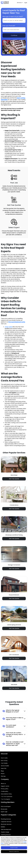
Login (25, 2)
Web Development (6, 829)
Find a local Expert (6, 806)
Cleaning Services (6, 834)
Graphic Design (5, 832)
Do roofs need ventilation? (9, 726)
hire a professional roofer (16, 322)
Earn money (4, 760)
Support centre (5, 786)
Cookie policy (4, 791)
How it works (4, 758)
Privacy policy (4, 789)
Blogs (2, 771)
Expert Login (4, 811)
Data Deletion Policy (6, 794)
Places (2, 773)
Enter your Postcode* (8, 26)
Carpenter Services (6, 821)
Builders (3, 827)
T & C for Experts (5, 799)
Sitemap (3, 776)
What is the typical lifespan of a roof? (11, 711)
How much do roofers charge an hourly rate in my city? (13, 734)
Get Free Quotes (14, 479)
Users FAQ (3, 768)
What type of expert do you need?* (12, 16)
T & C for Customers (6, 796)
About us (3, 783)
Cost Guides (4, 763)
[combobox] (14, 20)
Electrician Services (6, 824)
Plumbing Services (6, 819)
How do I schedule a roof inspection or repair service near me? (13, 743)
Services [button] (19, 2)
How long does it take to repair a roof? (13, 718)
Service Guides (5, 766)
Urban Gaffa (8, 327)
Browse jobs (4, 809)
